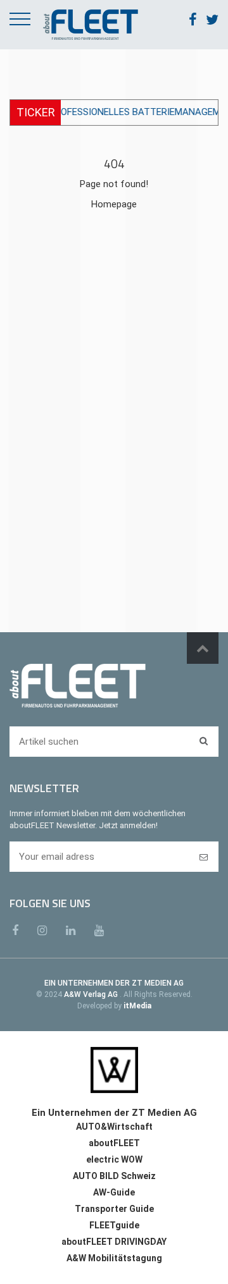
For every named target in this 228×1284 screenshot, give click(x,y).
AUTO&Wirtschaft (114, 1127)
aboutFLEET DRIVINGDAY (114, 1242)
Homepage (114, 204)
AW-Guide (114, 1192)
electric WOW (114, 1159)
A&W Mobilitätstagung (114, 1258)
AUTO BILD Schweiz (114, 1176)
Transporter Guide (114, 1209)
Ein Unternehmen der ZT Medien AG (114, 1112)
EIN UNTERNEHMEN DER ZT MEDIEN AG (114, 983)
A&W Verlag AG (92, 994)
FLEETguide (114, 1225)
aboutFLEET (114, 1143)
